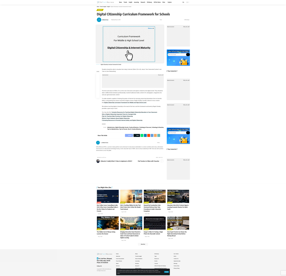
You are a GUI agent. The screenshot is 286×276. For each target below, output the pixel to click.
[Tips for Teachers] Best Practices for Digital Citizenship (117, 116)
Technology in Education (157, 127)
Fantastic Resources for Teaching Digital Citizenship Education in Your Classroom (134, 112)
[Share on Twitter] (166, 20)
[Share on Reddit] (173, 20)
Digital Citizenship (119, 127)
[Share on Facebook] (163, 20)
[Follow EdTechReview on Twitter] (173, 74)
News (99, 202)
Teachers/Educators (134, 127)
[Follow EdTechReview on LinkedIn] (184, 74)
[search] (180, 2)
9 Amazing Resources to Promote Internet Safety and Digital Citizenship (122, 120)
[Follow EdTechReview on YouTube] (177, 74)
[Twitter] (161, 142)
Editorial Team (105, 19)
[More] (182, 20)
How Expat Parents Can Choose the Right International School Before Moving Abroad (177, 234)
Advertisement (170, 26)
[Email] (177, 20)
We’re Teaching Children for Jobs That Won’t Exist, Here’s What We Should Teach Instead (130, 207)
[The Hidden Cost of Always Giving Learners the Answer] (108, 223)
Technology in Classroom (145, 127)
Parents (127, 127)
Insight (100, 9)
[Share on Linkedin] (170, 20)
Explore (170, 2)
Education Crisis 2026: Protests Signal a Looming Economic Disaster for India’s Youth (178, 207)
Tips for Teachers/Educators (134, 129)
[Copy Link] (180, 20)
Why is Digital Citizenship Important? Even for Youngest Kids (119, 114)
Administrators (111, 127)
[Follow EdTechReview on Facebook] (169, 74)
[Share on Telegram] (175, 20)
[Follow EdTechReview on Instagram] (181, 74)
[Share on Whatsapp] (168, 20)
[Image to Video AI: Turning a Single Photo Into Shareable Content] (155, 223)
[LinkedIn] (163, 142)
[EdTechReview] (105, 2)
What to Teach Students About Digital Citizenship (116, 118)
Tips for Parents (123, 129)
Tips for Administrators (113, 129)
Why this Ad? (186, 26)
